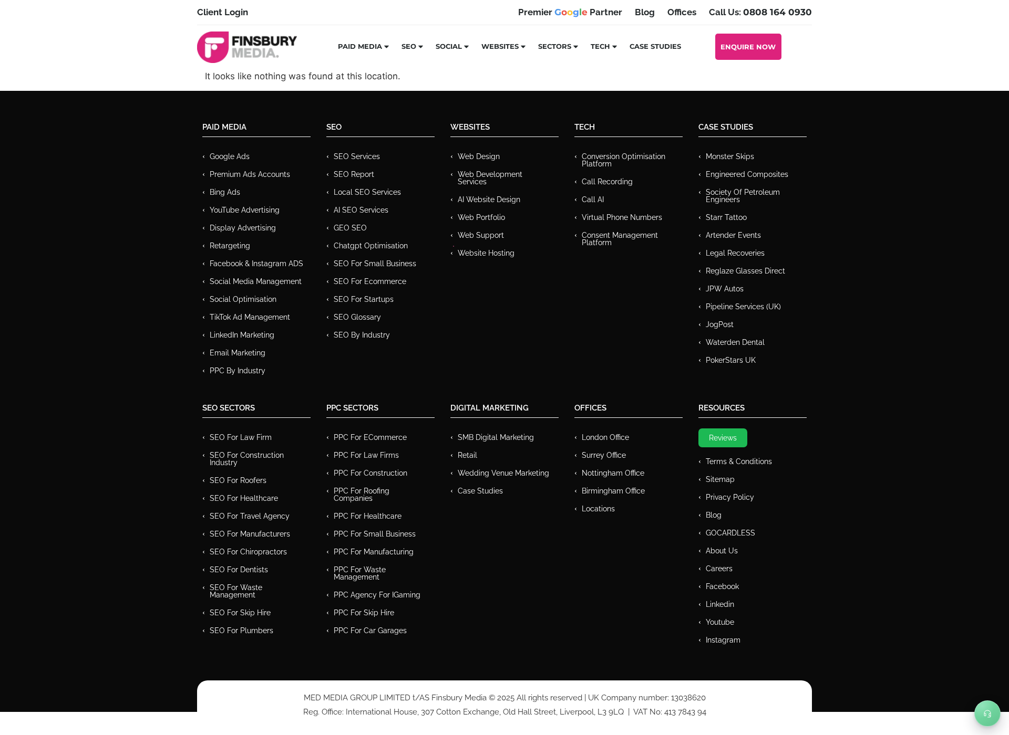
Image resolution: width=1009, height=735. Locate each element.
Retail (467, 455)
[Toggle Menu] (987, 713)
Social (449, 46)
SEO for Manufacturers (250, 534)
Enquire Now (748, 47)
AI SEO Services (361, 210)
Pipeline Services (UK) (743, 306)
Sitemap (720, 479)
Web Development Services (490, 178)
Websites (500, 46)
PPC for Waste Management (360, 573)
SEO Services (357, 156)
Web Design (479, 156)
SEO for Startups (364, 299)
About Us (722, 551)
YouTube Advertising (245, 210)
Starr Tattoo (726, 217)
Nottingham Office (613, 473)
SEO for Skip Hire (240, 612)
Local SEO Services (367, 192)
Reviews (723, 438)
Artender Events (733, 235)
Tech (600, 46)
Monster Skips (730, 156)
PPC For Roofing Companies (361, 494)
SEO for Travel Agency (250, 516)
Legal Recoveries (735, 253)
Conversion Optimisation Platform (623, 160)
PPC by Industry (237, 370)
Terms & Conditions (739, 461)
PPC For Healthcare (367, 516)
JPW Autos (725, 289)
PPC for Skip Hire (364, 612)
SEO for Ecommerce (370, 281)
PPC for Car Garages (370, 630)
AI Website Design (489, 199)
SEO (408, 46)
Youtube (720, 622)
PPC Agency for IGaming (377, 595)
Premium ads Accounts (250, 174)
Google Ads (230, 156)
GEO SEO (350, 228)
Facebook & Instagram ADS (256, 263)
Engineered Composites (747, 174)
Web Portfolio (481, 217)
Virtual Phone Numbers (622, 217)
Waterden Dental (735, 342)
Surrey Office (604, 455)
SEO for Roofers (238, 480)
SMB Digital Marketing (496, 437)
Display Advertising (243, 228)
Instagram (723, 640)
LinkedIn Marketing (242, 335)
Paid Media (360, 46)
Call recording (607, 181)
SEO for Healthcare (244, 498)
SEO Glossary (357, 317)
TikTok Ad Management (250, 317)
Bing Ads (225, 192)
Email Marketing (237, 353)
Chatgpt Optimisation (371, 246)
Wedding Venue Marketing (503, 473)
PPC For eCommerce (370, 437)
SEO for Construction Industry (247, 459)
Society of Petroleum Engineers (743, 196)
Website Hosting (486, 253)
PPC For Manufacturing (374, 552)
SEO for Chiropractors (248, 552)
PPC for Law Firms (366, 455)
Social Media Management (256, 281)
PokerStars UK (731, 360)
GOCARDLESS (730, 533)
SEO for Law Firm (241, 437)
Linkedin (720, 604)
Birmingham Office (613, 491)
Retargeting (230, 246)
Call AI (593, 199)
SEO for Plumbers (241, 630)
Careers (719, 568)
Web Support (481, 235)
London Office (605, 437)
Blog (714, 515)
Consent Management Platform (620, 239)
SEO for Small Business (375, 263)
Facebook (722, 586)
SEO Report (354, 174)
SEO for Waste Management (236, 591)
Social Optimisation (243, 299)
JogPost (720, 324)
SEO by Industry (362, 335)
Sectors (554, 46)
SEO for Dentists (239, 569)
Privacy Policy (730, 497)
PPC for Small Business (375, 534)
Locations (598, 509)
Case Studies (655, 46)
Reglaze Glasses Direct (745, 271)
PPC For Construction (370, 473)
